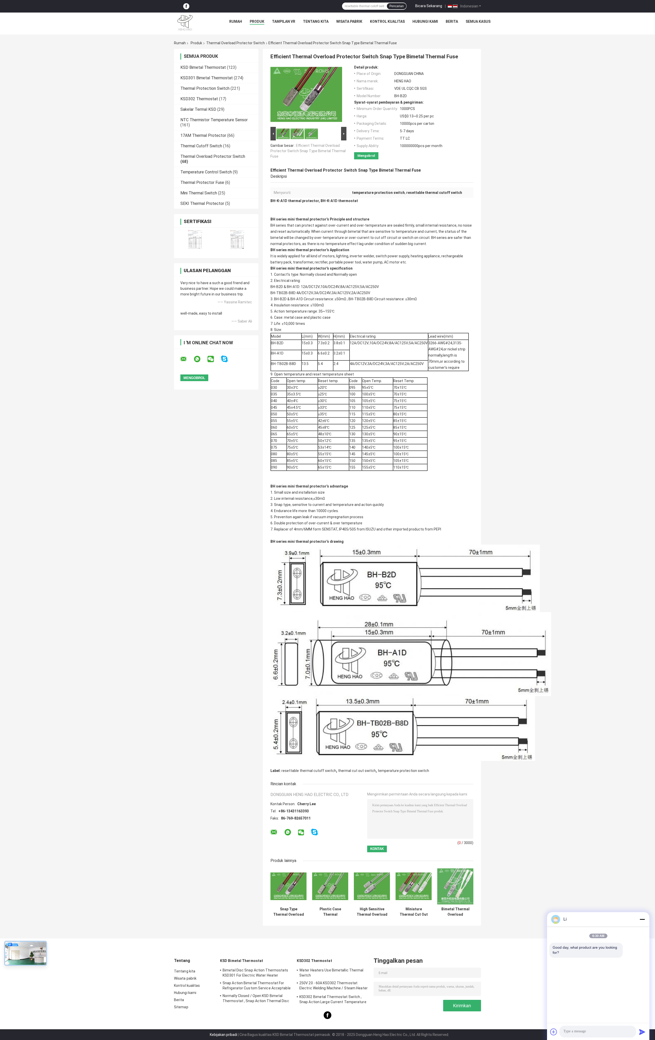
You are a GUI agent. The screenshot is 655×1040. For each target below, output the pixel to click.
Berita (452, 21)
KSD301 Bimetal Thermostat (206, 77)
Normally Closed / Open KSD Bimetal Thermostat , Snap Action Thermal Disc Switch (256, 999)
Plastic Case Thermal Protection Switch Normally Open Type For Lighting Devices (330, 912)
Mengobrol (366, 156)
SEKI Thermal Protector (202, 203)
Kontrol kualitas (387, 21)
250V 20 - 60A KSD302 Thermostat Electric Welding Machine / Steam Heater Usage (333, 986)
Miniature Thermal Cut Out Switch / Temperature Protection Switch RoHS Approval (413, 912)
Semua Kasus (478, 21)
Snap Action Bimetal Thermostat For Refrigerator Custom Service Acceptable (257, 985)
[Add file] (553, 1031)
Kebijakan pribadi (223, 1035)
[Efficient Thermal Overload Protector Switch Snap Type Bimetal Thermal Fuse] (306, 95)
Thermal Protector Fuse (202, 182)
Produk (257, 21)
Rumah (235, 21)
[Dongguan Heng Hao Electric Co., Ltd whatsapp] (200, 359)
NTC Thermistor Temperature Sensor (214, 119)
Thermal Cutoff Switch (201, 145)
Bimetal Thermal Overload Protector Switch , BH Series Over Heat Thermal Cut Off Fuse (455, 912)
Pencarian (396, 6)
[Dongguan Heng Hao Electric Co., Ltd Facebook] (186, 6)
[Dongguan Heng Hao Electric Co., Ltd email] (186, 359)
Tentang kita (316, 21)
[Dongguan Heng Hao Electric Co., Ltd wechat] (214, 359)
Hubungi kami (425, 21)
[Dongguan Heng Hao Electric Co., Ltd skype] (227, 359)
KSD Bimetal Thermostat (203, 67)
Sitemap (181, 1007)
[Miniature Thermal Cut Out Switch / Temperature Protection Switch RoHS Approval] (414, 886)
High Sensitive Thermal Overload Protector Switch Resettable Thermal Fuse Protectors (372, 912)
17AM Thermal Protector (203, 135)
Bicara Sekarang (428, 6)
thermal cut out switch (357, 771)
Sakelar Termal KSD (198, 109)
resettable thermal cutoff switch (308, 771)
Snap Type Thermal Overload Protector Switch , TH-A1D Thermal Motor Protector (288, 912)
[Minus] (642, 919)
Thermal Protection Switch (205, 88)
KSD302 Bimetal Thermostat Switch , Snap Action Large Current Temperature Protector (332, 1000)
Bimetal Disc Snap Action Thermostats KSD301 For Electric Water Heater (255, 972)
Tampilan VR (283, 21)
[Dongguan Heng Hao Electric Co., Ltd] (185, 22)
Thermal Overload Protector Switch (235, 43)
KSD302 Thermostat (199, 98)
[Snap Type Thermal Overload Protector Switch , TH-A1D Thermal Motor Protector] (288, 886)
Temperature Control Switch (206, 172)
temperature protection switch (403, 771)
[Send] (642, 1031)
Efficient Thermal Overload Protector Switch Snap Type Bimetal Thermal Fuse (308, 150)
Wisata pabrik (349, 21)
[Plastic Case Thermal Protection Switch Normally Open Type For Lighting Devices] (330, 886)
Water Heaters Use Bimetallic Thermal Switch (331, 972)
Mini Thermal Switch (198, 193)
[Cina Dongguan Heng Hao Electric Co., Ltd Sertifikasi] (195, 239)
